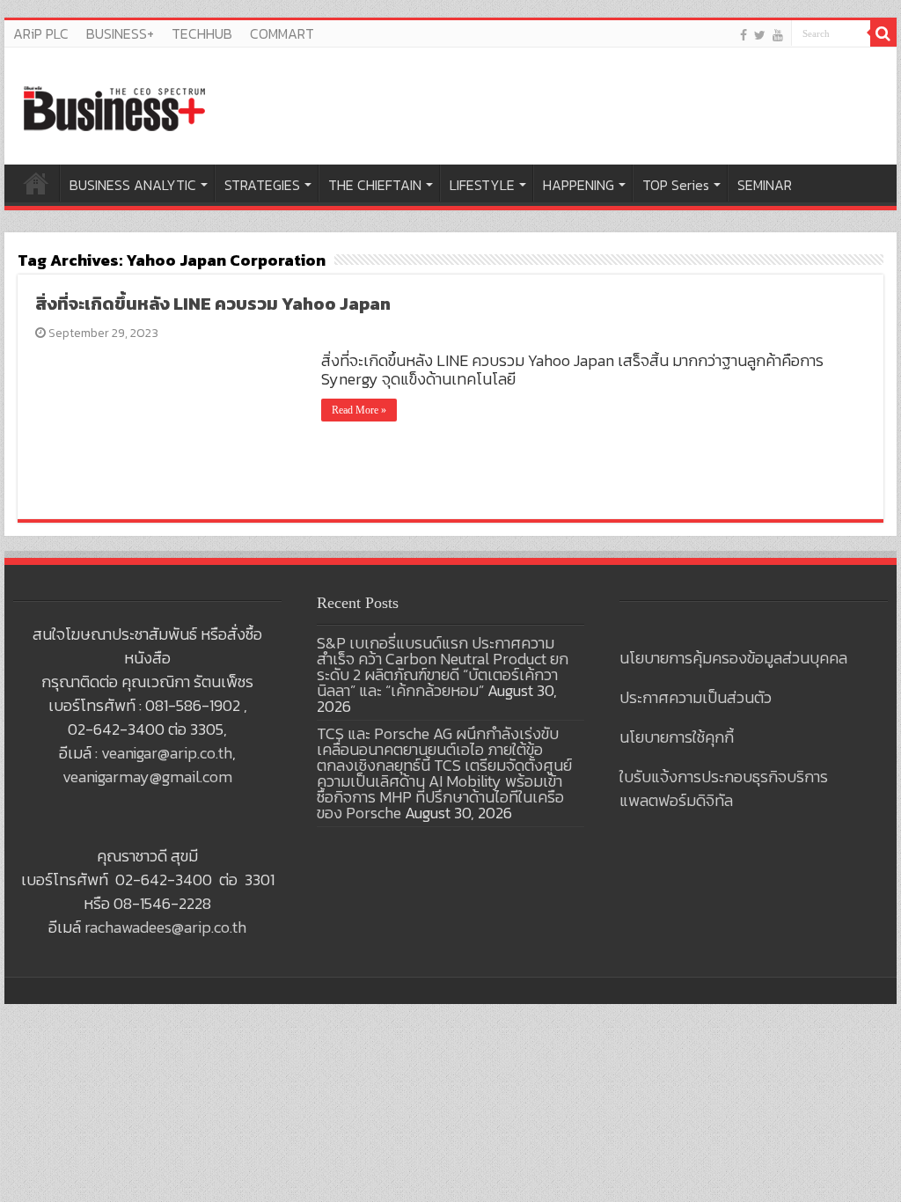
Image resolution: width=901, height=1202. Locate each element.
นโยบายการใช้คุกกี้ (676, 737)
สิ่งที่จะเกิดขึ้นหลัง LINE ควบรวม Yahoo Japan (213, 303)
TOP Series (675, 184)
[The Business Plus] (114, 107)
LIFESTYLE (482, 184)
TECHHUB (202, 33)
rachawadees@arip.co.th (165, 927)
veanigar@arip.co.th (166, 753)
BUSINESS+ (120, 33)
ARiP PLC (41, 33)
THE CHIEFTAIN (374, 184)
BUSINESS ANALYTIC (133, 184)
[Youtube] (778, 35)
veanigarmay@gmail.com (147, 776)
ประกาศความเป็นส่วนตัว (695, 697)
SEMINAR (764, 184)
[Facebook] (743, 35)
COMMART (282, 33)
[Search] (883, 33)
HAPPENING (578, 184)
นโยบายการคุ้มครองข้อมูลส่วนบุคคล (733, 658)
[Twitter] (759, 35)
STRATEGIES (262, 184)
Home (36, 183)
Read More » (359, 410)
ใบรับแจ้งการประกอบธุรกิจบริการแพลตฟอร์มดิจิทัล (723, 788)
